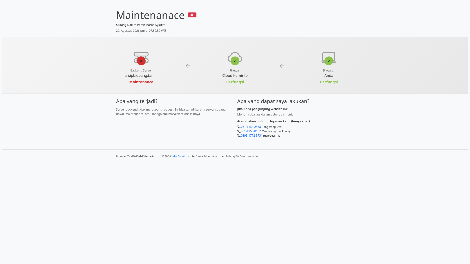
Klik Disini (179, 156)
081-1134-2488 (251, 127)
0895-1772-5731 (252, 135)
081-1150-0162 (251, 131)
